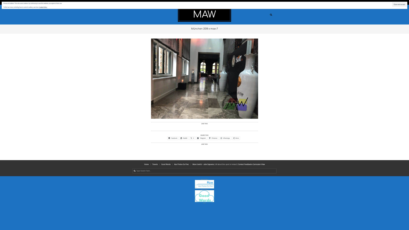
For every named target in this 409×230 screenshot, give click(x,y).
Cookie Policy (43, 7)
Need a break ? (204, 179)
